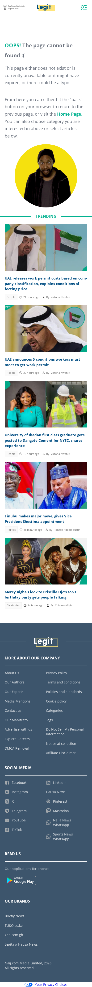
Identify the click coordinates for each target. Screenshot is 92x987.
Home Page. (69, 114)
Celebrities (13, 605)
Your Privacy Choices (51, 984)
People (11, 297)
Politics (11, 529)
